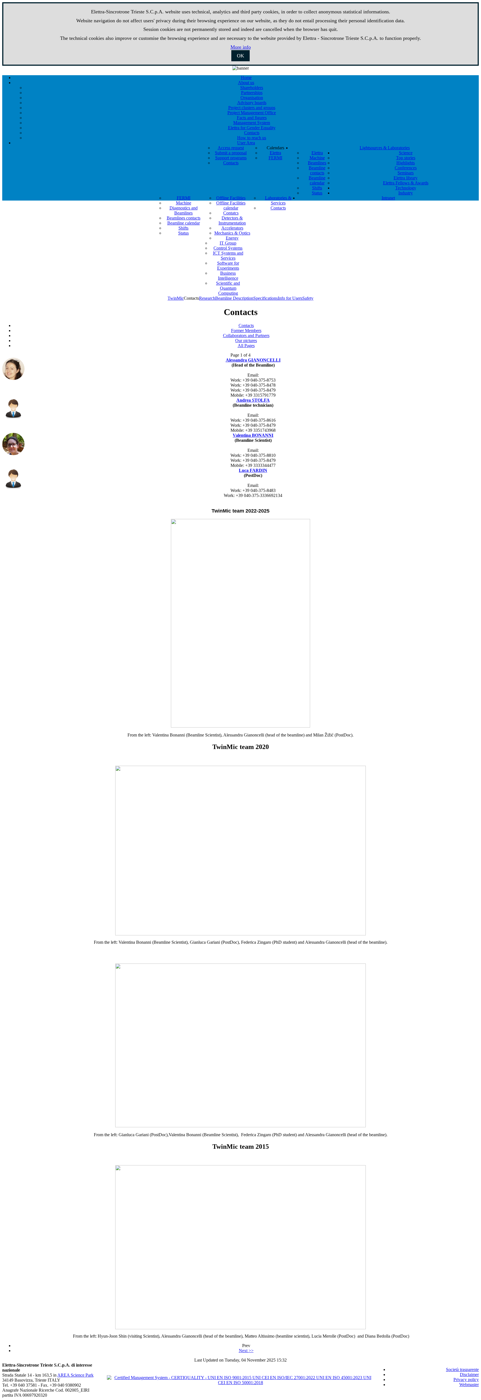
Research (207, 298)
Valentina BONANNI (253, 435)
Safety (307, 298)
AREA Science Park (75, 1375)
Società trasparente (462, 1369)
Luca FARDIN (253, 470)
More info (240, 47)
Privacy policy (466, 1379)
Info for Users (290, 298)
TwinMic (176, 298)
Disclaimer (469, 1374)
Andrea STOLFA (253, 400)
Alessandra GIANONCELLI (253, 360)
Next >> (246, 1350)
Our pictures (246, 340)
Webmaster (469, 1384)
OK (240, 55)
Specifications (265, 298)
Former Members (246, 330)
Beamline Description (234, 298)
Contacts (246, 325)
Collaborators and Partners (246, 335)
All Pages (246, 345)
